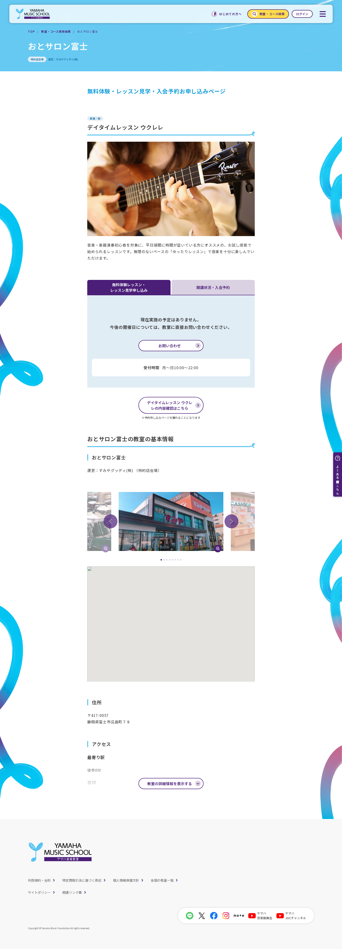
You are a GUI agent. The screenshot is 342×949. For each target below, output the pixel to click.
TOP (31, 31)
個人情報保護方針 (126, 880)
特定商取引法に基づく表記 (81, 880)
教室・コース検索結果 (56, 31)
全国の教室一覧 (162, 880)
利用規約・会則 (39, 880)
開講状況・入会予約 (213, 287)
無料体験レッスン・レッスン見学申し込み (129, 287)
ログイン (302, 14)
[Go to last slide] (110, 521)
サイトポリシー (39, 892)
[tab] (161, 559)
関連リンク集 (72, 892)
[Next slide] (231, 521)
